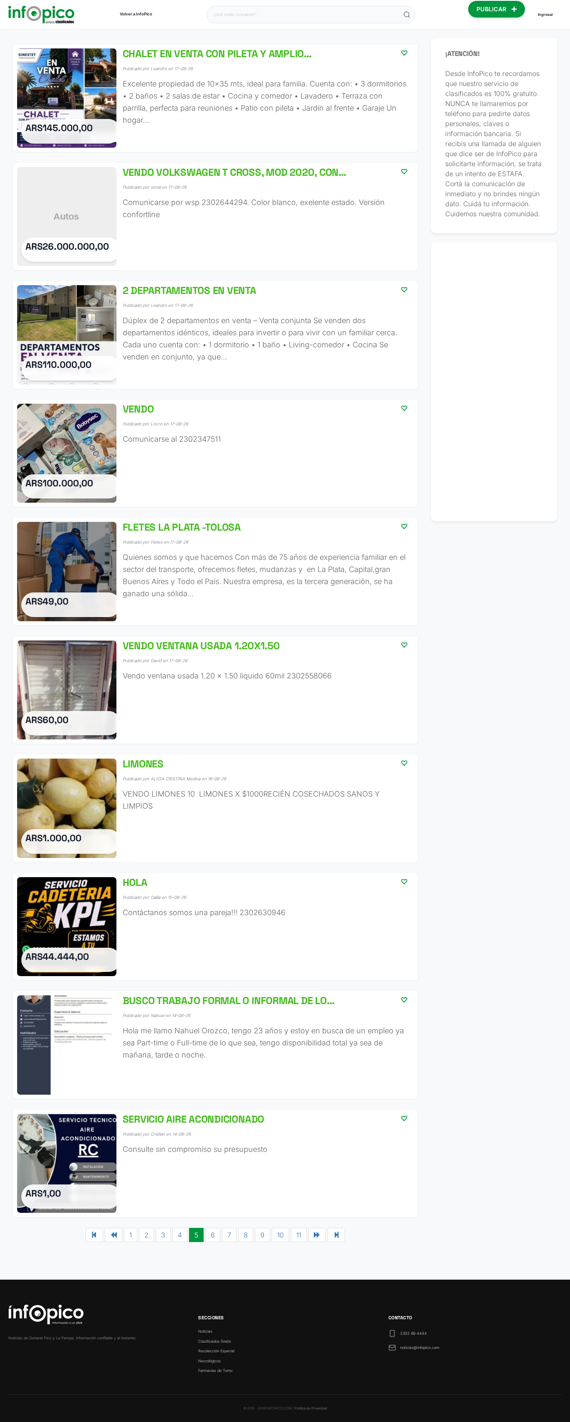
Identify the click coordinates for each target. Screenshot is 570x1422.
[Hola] (215, 927)
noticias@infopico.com (419, 1347)
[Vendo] (215, 453)
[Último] (336, 1235)
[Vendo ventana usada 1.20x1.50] (215, 690)
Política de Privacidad (311, 1408)
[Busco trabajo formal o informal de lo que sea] (215, 1045)
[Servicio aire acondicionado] (215, 1163)
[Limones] (215, 808)
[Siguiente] (317, 1235)
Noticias (205, 1331)
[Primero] (94, 1235)
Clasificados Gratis (214, 1341)
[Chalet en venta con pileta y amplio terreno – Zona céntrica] (215, 98)
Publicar (492, 9)
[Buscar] (407, 14)
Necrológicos (209, 1361)
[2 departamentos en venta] (215, 335)
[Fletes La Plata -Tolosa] (215, 571)
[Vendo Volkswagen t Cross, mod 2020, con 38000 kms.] (215, 217)
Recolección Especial (216, 1351)
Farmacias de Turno (215, 1370)
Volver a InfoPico (136, 14)
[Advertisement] (494, 381)
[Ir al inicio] (41, 14)
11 (298, 1235)
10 (280, 1235)
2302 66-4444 (413, 1333)
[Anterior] (113, 1235)
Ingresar (545, 14)
